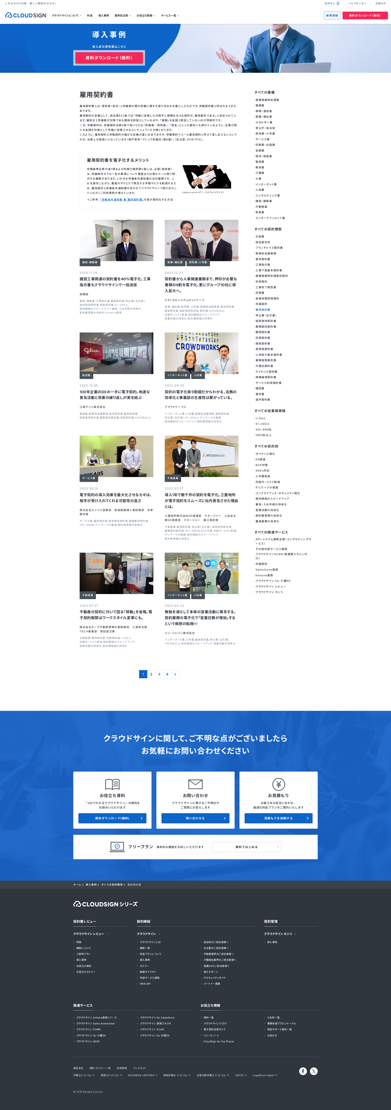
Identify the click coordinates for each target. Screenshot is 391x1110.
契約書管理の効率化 (92, 312)
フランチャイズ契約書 (269, 247)
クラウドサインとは (150, 942)
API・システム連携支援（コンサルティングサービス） (283, 541)
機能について (83, 948)
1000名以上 (217, 310)
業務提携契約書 (266, 360)
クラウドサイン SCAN (152, 1029)
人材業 (190, 413)
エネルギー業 (264, 122)
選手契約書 (263, 399)
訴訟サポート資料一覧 (279, 1029)
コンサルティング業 (268, 195)
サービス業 (86, 521)
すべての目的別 (266, 446)
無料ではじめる (247, 847)
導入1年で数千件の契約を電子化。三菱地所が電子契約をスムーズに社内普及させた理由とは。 (201, 501)
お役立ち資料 (83, 966)
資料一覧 (209, 1017)
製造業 (84, 413)
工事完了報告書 (266, 287)
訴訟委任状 (263, 242)
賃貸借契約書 (264, 349)
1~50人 (126, 638)
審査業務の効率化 (267, 521)
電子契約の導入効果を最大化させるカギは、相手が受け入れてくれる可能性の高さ (116, 498)
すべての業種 (265, 92)
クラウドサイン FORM (88, 1029)
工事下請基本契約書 (269, 270)
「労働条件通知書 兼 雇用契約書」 (122, 199)
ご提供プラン (83, 953)
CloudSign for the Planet (219, 1041)
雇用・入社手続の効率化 (126, 308)
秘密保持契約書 (89, 305)
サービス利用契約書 (269, 382)
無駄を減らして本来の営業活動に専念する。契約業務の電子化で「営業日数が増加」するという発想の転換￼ (200, 618)
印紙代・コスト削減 (176, 314)
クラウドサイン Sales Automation (95, 1023)
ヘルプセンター (357, 3)
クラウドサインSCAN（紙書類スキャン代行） (282, 556)
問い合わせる (195, 818)
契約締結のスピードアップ (95, 308)
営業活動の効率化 (176, 318)
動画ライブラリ (148, 971)
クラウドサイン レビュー (271, 586)
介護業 (260, 173)
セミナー (144, 966)
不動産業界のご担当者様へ (219, 953)
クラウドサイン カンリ (269, 592)
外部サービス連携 (150, 977)
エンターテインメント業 (270, 218)
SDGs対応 (263, 470)
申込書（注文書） (135, 301)
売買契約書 (127, 417)
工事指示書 (103, 301)
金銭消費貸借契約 (267, 298)
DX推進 (261, 459)
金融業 (260, 150)
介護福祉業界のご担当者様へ (220, 959)
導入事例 (103, 15)
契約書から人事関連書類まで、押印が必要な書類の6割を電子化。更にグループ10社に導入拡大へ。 (201, 285)
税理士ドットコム (110, 1075)
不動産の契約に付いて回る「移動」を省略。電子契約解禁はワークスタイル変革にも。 (116, 615)
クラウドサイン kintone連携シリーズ (96, 1017)
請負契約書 (107, 305)
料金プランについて (150, 953)
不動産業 (170, 527)
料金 (89, 15)
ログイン (330, 3)
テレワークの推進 (210, 417)
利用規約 (261, 281)
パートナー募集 (212, 983)
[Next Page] (175, 674)
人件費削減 (263, 476)
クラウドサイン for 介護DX (273, 580)
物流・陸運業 (264, 156)
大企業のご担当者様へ (216, 948)
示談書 (260, 236)
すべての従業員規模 (270, 411)
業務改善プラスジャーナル (281, 1023)
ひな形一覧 (273, 1017)
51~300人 (121, 305)
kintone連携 (113, 312)
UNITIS (239, 1075)
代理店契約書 (264, 366)
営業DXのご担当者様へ (217, 966)
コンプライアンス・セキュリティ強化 (278, 493)
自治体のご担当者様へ (216, 942)
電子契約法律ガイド (215, 1029)
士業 (258, 178)
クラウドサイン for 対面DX (155, 1035)
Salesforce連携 (267, 569)
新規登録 (332, 15)
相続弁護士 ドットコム (175, 1075)
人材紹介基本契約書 (269, 354)
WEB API (145, 983)
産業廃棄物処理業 (267, 100)
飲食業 (260, 212)
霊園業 (260, 105)
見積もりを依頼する (278, 818)
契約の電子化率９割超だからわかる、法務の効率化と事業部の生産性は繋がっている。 (201, 395)
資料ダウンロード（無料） (365, 15)
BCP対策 (207, 530)
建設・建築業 (87, 301)
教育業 (260, 167)
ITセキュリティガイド (215, 977)
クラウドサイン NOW (87, 1041)
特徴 (78, 942)
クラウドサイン (146, 933)
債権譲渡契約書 (266, 377)
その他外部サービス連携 (272, 549)
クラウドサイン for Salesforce (157, 1017)
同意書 (260, 292)
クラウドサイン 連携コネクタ (155, 1023)
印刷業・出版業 (265, 144)
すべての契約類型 (268, 229)
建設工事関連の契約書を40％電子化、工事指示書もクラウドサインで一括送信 (115, 282)
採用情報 (122, 1068)
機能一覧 (145, 948)
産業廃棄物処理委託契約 (272, 275)
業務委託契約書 (109, 417)
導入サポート (211, 971)
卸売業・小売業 (190, 306)
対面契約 (261, 304)
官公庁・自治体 (265, 128)
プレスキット (139, 1068)
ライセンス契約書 (267, 371)
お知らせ (381, 3)
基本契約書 (227, 306)
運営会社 (78, 1068)
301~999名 (87, 525)
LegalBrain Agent (263, 1075)
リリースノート (211, 1035)
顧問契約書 (263, 332)
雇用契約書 (118, 301)
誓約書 (204, 310)
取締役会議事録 (210, 306)
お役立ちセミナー (86, 971)
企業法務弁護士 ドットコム (211, 1075)
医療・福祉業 (172, 306)
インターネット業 (175, 413)
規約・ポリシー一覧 (100, 1068)
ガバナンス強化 (265, 453)
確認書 (260, 388)
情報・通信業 (264, 111)
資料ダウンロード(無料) (112, 818)
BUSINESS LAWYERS (141, 1075)
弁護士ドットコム (82, 1075)
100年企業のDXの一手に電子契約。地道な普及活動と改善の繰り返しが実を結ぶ (115, 395)
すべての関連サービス (271, 532)
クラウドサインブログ (215, 1023)
